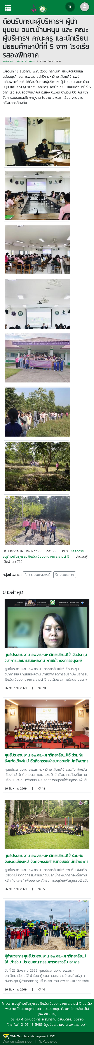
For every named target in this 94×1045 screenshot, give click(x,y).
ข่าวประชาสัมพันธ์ (39, 575)
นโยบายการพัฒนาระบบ (17, 1041)
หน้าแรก (8, 61)
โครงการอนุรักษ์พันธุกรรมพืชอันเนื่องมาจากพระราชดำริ (43, 553)
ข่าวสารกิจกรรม (26, 61)
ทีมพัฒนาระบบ (48, 1041)
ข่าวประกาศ (66, 575)
